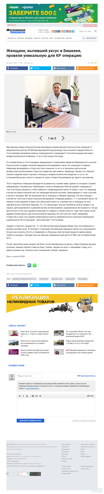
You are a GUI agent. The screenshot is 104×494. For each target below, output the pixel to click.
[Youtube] (67, 31)
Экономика (29, 38)
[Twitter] (64, 31)
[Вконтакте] (56, 31)
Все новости (12, 38)
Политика (20, 38)
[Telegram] (73, 31)
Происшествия (59, 38)
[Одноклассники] (61, 31)
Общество (37, 38)
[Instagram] (70, 31)
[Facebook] (58, 31)
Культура (45, 38)
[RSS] (53, 31)
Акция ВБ (69, 38)
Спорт (51, 38)
